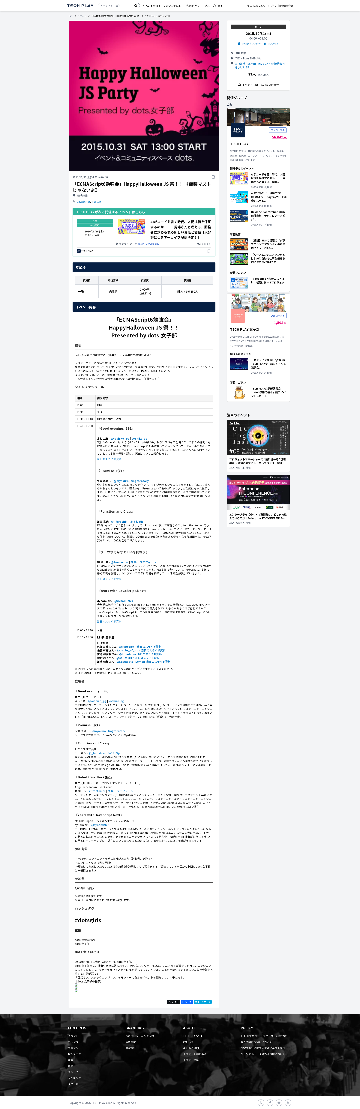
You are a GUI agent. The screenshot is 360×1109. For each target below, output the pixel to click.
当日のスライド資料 (109, 459)
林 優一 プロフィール (143, 562)
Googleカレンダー (251, 43)
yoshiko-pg (139, 438)
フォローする (278, 130)
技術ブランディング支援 (139, 1036)
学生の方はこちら (256, 5)
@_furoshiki (119, 521)
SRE (157, 243)
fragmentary (140, 481)
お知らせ (188, 1042)
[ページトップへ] (80, 5)
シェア (188, 1001)
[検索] (135, 5)
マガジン (73, 1048)
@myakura (121, 481)
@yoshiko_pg (120, 438)
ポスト (175, 1001)
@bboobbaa (127, 654)
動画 (70, 1060)
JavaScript (83, 201)
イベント (82, 15)
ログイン (272, 5)
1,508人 (280, 322)
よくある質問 (191, 1048)
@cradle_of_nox (128, 650)
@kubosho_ (127, 646)
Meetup (96, 201)
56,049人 (279, 136)
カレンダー (74, 1042)
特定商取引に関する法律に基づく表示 (263, 1048)
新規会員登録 (286, 5)
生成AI (141, 243)
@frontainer (119, 562)
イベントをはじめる (195, 1054)
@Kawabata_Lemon (130, 661)
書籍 (70, 1066)
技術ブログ (74, 1054)
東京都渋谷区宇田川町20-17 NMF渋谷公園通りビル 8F (260, 65)
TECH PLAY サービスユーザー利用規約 (263, 1036)
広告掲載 (130, 1042)
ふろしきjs (137, 521)
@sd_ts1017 (125, 658)
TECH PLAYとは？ (194, 1036)
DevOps (150, 243)
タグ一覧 (73, 1084)
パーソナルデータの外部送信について (263, 1054)
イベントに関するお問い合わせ (260, 85)
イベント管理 (191, 1060)
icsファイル (273, 43)
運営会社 (130, 1048)
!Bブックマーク (202, 1001)
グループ (73, 1072)
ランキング (74, 1078)
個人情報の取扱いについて (256, 1042)
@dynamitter (123, 601)
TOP (71, 15)
